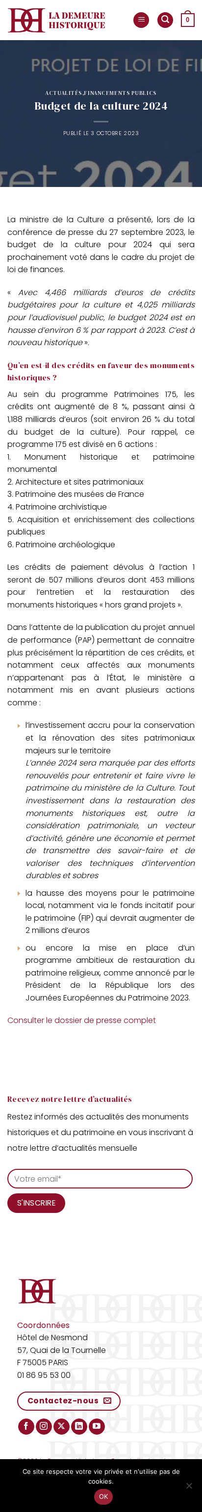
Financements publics (120, 93)
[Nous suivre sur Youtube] (97, 1427)
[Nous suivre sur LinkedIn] (79, 1427)
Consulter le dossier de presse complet (81, 1020)
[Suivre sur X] (61, 1427)
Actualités (63, 93)
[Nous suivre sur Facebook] (26, 1427)
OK (103, 1496)
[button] (141, 20)
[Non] (189, 1488)
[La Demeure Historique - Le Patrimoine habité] (56, 20)
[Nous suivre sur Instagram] (44, 1427)
